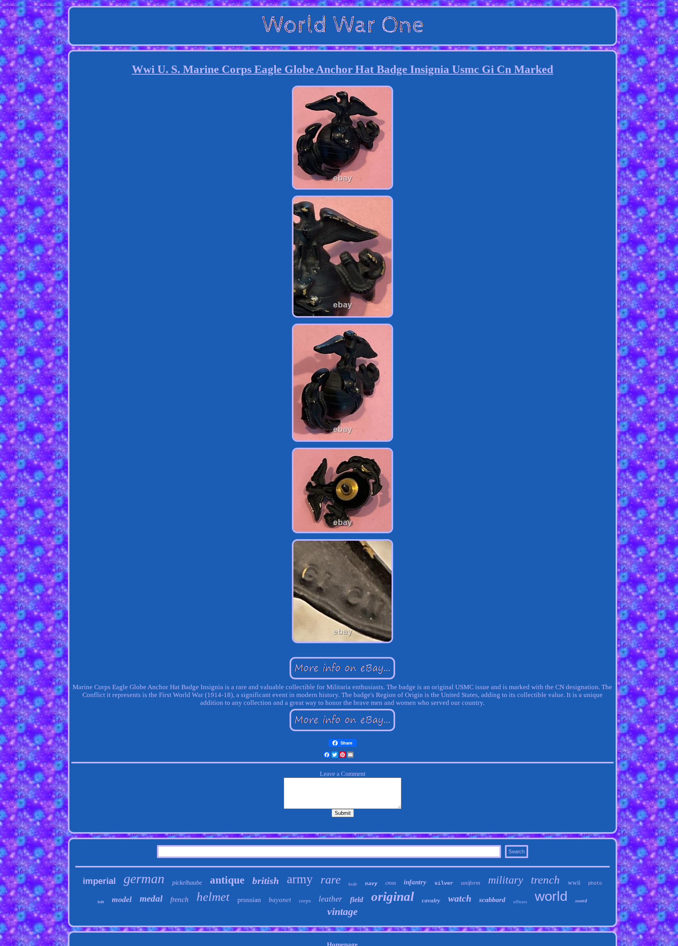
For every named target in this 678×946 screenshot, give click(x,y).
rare (331, 879)
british (265, 880)
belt (101, 902)
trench (545, 879)
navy (371, 883)
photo (595, 883)
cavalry (431, 900)
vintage (342, 911)
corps (305, 901)
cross (390, 883)
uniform (470, 883)
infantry (415, 882)
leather (330, 899)
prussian (249, 900)
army (300, 879)
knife (352, 884)
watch (459, 898)
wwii (574, 882)
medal (151, 899)
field (356, 899)
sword (581, 901)
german (144, 878)
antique (227, 880)
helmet (213, 897)
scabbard (492, 900)
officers (520, 901)
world (551, 896)
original (392, 896)
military (505, 880)
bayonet (280, 900)
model (122, 899)
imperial (99, 881)
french (179, 899)
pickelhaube (187, 882)
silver (443, 883)
